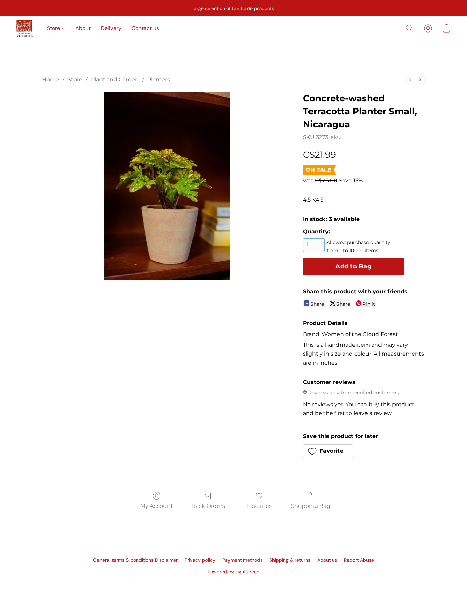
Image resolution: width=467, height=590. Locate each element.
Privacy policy (200, 560)
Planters (158, 79)
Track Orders (208, 506)
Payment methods (242, 560)
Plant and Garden (115, 79)
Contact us (145, 28)
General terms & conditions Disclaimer (135, 560)
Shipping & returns (289, 560)
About (83, 28)
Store (54, 28)
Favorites (259, 506)
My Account (156, 506)
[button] (24, 28)
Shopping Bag (310, 506)
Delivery (111, 28)
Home (50, 79)
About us (327, 560)
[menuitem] (410, 80)
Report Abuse (359, 560)
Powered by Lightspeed (234, 571)
